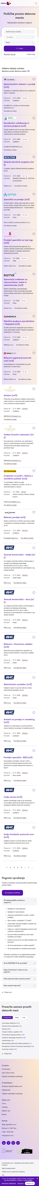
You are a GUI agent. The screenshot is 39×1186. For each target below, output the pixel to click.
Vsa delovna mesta (10, 111)
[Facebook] (8, 1143)
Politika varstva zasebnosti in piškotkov (13, 1171)
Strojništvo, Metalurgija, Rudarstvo (12, 1037)
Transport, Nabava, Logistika (10, 1032)
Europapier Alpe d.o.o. (11, 538)
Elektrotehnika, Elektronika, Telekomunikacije (15, 1043)
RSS (3, 1175)
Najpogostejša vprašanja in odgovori (19, 23)
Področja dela (7, 1017)
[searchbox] (19, 42)
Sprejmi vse (29, 1183)
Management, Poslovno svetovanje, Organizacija (16, 1046)
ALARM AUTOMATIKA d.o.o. (13, 147)
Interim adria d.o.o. (10, 266)
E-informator (6, 1069)
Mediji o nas (6, 1111)
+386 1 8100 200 (7, 1132)
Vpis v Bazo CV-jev (8, 1073)
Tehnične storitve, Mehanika (10, 1026)
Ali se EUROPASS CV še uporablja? (15, 963)
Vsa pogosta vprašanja (12, 893)
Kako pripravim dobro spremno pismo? (17, 979)
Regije (17, 1017)
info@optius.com (7, 1136)
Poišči (20, 48)
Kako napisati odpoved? (12, 986)
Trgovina (4, 1029)
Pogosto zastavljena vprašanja (12, 1076)
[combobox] (19, 37)
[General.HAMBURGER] (36, 3)
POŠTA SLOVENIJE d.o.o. (12, 502)
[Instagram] (13, 1143)
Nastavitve (20, 1183)
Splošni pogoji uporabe (8, 1168)
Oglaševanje (6, 1090)
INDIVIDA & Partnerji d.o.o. (12, 416)
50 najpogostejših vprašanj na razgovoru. (14, 901)
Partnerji (4, 1107)
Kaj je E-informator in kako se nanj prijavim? (15, 971)
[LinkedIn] (4, 1143)
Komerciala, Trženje (7, 1049)
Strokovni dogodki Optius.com (12, 1086)
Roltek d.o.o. (8, 186)
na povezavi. (29, 957)
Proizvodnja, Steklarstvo (9, 1023)
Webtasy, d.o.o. (9, 345)
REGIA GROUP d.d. (10, 379)
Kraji (23, 1017)
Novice (4, 1114)
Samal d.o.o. (8, 308)
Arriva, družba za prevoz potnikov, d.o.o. (17, 222)
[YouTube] (18, 1143)
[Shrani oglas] (33, 79)
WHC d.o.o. (7, 583)
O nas (4, 1103)
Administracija (6, 1040)
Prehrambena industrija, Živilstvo (11, 1035)
